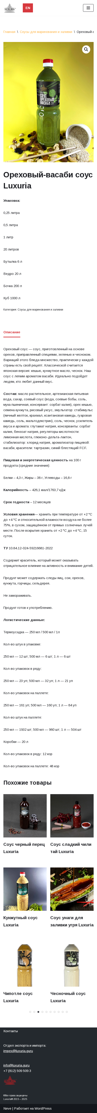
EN (27, 8)
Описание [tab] (11, 332)
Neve (7, 1108)
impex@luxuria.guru (18, 1051)
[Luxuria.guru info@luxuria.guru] (10, 8)
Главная (9, 32)
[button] (86, 49)
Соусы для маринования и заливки (46, 32)
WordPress (43, 1108)
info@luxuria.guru (16, 1065)
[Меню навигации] (88, 8)
